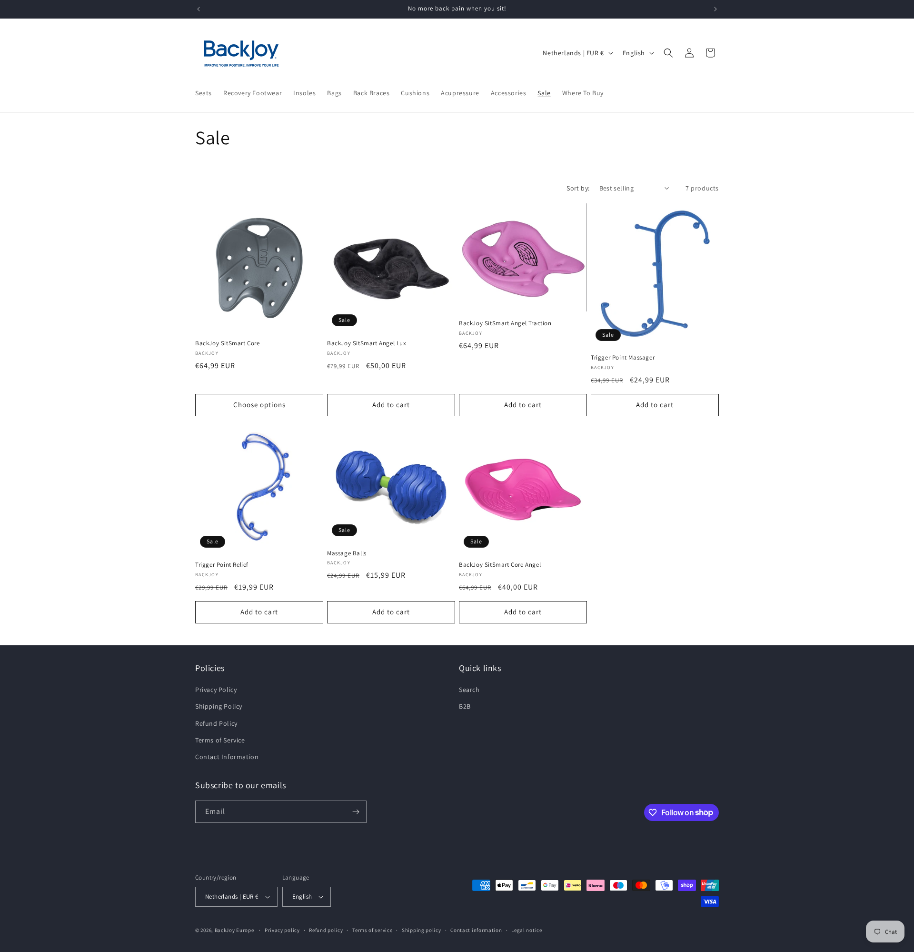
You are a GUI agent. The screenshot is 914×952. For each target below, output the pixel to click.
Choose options (259, 404)
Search (469, 689)
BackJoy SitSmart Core (227, 343)
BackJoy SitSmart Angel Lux (367, 343)
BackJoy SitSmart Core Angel (500, 565)
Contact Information (226, 756)
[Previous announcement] (198, 9)
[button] (668, 52)
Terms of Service (220, 740)
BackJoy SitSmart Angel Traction (505, 323)
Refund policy (326, 930)
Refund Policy (216, 723)
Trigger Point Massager (623, 357)
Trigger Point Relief (221, 565)
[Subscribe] (355, 812)
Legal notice (526, 930)
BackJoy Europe (234, 930)
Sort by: (577, 188)
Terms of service (372, 930)
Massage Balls (347, 553)
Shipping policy (421, 930)
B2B (465, 706)
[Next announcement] (715, 9)
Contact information (476, 930)
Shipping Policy (218, 706)
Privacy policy (282, 930)
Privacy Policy (216, 689)
